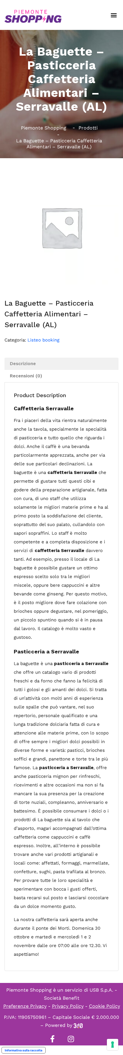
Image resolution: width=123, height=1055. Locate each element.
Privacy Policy (68, 1006)
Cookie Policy (104, 1006)
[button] (114, 15)
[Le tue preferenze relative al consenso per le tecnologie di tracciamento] (112, 1044)
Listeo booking (43, 340)
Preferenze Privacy (25, 1006)
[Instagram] (70, 1038)
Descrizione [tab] (23, 363)
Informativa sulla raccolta (23, 1050)
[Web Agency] (78, 1025)
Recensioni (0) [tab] (26, 376)
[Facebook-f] (52, 1038)
